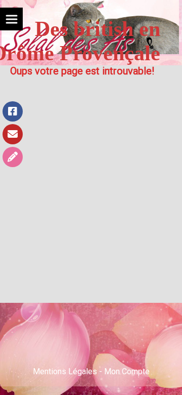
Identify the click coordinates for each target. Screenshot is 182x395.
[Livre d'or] (13, 157)
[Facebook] (13, 111)
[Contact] (13, 134)
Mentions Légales (65, 371)
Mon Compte (127, 371)
